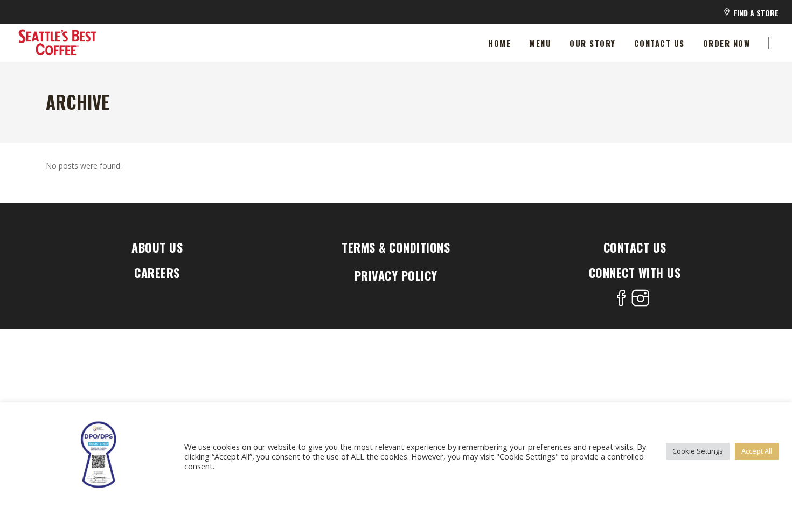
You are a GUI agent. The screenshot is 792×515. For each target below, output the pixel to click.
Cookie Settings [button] (697, 451)
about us (157, 247)
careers (157, 272)
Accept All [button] (756, 451)
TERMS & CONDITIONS (396, 247)
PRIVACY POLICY (396, 275)
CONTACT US (634, 247)
